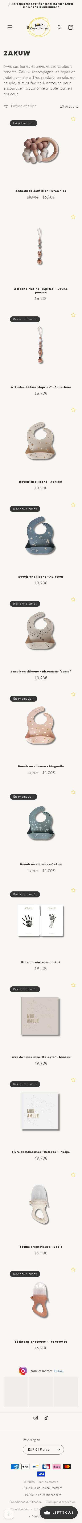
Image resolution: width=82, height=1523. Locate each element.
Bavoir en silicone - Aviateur (41, 576)
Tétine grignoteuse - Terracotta (41, 1341)
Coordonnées (20, 1509)
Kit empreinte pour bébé (41, 962)
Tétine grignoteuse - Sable (40, 1246)
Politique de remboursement (43, 1487)
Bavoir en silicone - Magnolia (41, 766)
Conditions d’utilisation (26, 1502)
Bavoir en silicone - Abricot (41, 482)
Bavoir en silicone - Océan (41, 864)
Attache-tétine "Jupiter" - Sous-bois (41, 387)
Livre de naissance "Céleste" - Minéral (41, 1057)
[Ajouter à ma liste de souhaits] (73, 118)
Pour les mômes (47, 1482)
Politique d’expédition (61, 1502)
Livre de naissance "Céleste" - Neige (41, 1152)
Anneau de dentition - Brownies (41, 190)
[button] (9, 27)
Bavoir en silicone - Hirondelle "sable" (41, 671)
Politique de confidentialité (43, 1495)
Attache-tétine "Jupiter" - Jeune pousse (41, 290)
